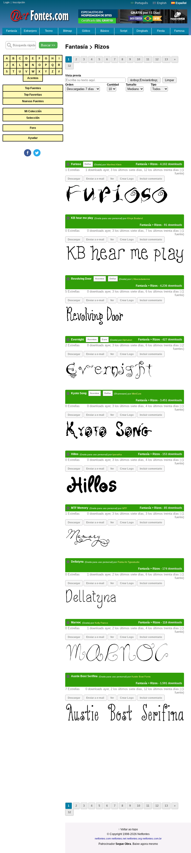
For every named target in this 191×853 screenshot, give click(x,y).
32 (69, 66)
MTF (124, 508)
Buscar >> (48, 45)
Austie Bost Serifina (84, 676)
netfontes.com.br (152, 838)
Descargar (74, 239)
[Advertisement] (37, 192)
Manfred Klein (114, 164)
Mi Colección (32, 111)
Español (180, 3)
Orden (69, 84)
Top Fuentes (33, 88)
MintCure (136, 393)
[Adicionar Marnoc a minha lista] (68, 622)
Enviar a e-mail (95, 178)
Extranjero (30, 31)
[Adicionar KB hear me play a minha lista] (68, 217)
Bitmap (67, 31)
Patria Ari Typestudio (129, 562)
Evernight (77, 339)
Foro (33, 128)
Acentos (32, 78)
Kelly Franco (101, 623)
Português (141, 3)
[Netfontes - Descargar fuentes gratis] (40, 15)
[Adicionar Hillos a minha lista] (68, 454)
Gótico (86, 31)
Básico (104, 31)
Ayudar (33, 138)
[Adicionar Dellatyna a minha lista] (68, 561)
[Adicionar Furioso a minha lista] (68, 164)
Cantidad (113, 84)
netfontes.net (119, 838)
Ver (112, 178)
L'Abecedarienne (141, 279)
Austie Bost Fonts (140, 676)
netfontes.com (103, 838)
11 (147, 59)
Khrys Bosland (135, 218)
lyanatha (117, 454)
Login (6, 2)
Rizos (154, 164)
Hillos (74, 454)
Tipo (153, 84)
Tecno (49, 31)
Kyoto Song (78, 393)
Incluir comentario (151, 178)
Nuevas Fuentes (33, 101)
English (161, 3)
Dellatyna (77, 561)
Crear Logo (127, 178)
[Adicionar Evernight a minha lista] (68, 339)
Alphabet (127, 340)
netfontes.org (134, 838)
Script (123, 31)
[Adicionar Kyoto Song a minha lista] (68, 393)
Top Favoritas (33, 94)
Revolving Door (81, 278)
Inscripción (19, 2)
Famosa (179, 31)
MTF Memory (79, 508)
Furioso (76, 164)
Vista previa (73, 75)
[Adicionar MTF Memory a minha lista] (68, 507)
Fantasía (11, 31)
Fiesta (161, 31)
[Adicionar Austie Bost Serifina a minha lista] (68, 676)
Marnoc (76, 622)
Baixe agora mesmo (145, 844)
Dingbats (142, 31)
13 (166, 59)
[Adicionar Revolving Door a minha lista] (68, 278)
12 (157, 59)
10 (138, 59)
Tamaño (131, 84)
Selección (32, 117)
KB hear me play (82, 218)
